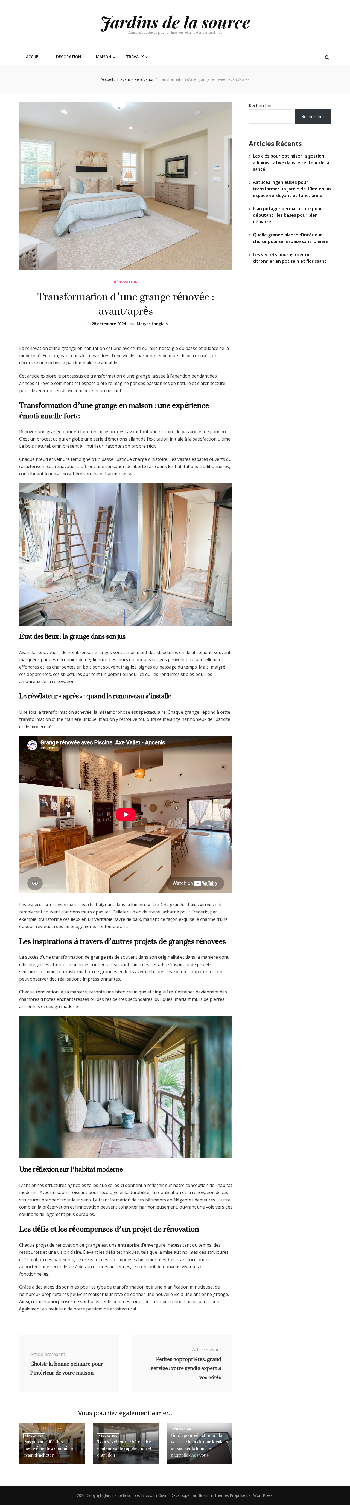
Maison (103, 56)
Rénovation (126, 282)
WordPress (263, 1495)
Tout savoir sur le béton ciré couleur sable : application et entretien (124, 1448)
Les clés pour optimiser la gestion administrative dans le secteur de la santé (291, 162)
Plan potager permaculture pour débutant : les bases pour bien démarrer (287, 215)
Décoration (68, 56)
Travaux (135, 56)
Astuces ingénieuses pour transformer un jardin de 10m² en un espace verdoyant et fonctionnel (292, 188)
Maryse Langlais (152, 323)
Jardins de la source (175, 22)
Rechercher (260, 106)
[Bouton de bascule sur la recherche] (327, 57)
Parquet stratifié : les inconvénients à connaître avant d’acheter (48, 1448)
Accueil (33, 56)
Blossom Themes (213, 1495)
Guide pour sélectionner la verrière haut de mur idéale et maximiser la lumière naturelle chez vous (199, 1445)
